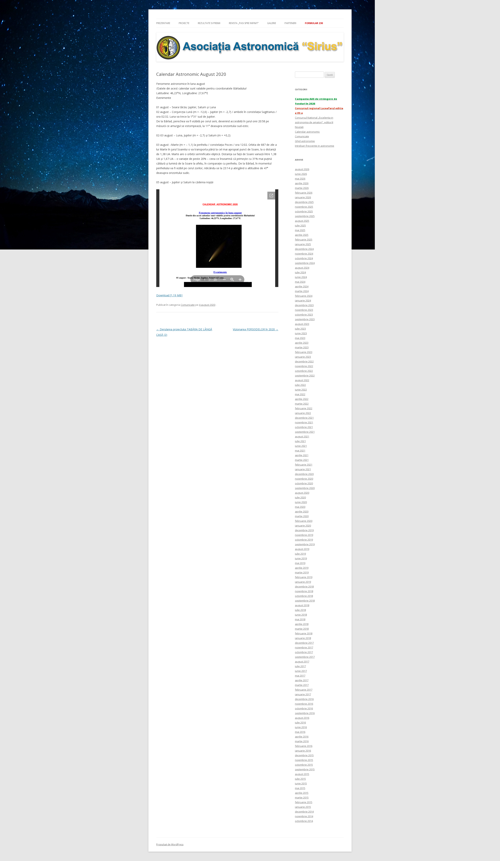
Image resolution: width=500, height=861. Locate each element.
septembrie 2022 (305, 375)
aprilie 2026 (301, 183)
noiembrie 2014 (304, 816)
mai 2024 (300, 281)
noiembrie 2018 (304, 591)
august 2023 (302, 324)
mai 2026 (300, 178)
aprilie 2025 (301, 235)
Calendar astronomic (307, 131)
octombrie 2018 (304, 596)
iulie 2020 (300, 497)
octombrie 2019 (304, 539)
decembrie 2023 (304, 305)
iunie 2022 (301, 389)
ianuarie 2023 (303, 357)
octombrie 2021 (304, 427)
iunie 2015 (301, 783)
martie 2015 (302, 797)
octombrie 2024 (304, 258)
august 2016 (302, 718)
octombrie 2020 (304, 483)
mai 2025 (300, 230)
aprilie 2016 (301, 736)
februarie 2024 (303, 296)
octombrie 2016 (304, 708)
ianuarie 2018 (303, 638)
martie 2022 (302, 403)
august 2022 (302, 380)
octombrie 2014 (304, 821)
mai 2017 (300, 675)
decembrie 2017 (304, 643)
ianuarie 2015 (303, 807)
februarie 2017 (303, 689)
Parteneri (290, 23)
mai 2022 (300, 394)
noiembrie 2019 (304, 535)
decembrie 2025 (304, 202)
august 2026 (302, 169)
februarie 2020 (303, 521)
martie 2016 (302, 741)
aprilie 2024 (301, 286)
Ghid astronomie (305, 141)
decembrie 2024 (304, 249)
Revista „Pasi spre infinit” (244, 23)
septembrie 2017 (305, 657)
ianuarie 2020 (303, 525)
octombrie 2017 (304, 652)
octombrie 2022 (304, 371)
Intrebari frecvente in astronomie (314, 146)
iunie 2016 (301, 727)
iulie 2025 (300, 225)
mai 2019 (300, 563)
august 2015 (302, 774)
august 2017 (302, 661)
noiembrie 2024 (304, 253)
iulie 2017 (300, 666)
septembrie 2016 (305, 713)
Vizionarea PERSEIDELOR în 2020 (255, 329)
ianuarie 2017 (303, 694)
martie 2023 (302, 347)
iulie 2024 (300, 272)
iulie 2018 (300, 610)
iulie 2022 (300, 385)
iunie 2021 (301, 446)
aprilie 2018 (301, 624)
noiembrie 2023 (304, 310)
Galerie (271, 23)
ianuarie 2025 (303, 244)
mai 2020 (300, 507)
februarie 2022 (303, 408)
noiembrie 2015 (304, 760)
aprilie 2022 (301, 399)
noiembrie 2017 (304, 647)
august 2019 (302, 549)
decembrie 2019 (304, 530)
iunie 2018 (301, 614)
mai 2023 (300, 338)
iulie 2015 (300, 779)
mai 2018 (300, 619)
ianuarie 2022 (303, 413)
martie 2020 (302, 516)
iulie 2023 (300, 328)
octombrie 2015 (304, 764)
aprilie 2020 (301, 511)
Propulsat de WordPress (169, 844)
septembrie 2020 (305, 488)
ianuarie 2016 (303, 750)
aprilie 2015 (301, 793)
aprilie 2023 (301, 342)
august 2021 (302, 436)
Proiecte (184, 23)
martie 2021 (302, 460)
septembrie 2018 (305, 600)
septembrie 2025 (305, 216)
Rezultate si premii (209, 23)
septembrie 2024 (305, 263)
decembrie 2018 (304, 586)
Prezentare (163, 23)
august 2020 (302, 492)
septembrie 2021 (305, 432)
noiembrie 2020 (304, 478)
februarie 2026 (303, 192)
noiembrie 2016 (304, 703)
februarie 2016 (303, 746)
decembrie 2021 (304, 417)
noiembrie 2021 (304, 422)
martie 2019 (302, 572)
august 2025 (302, 221)
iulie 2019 (300, 553)
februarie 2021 (303, 464)
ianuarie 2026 (303, 197)
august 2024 (302, 267)
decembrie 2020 (304, 474)
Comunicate (188, 305)
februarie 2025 (303, 239)
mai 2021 (300, 450)
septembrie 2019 (305, 544)
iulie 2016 (300, 722)
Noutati (299, 127)
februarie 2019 (303, 577)
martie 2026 (302, 188)
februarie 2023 (303, 352)
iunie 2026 (301, 174)
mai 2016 (300, 732)
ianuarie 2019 (303, 582)
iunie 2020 (301, 502)
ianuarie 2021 (303, 469)
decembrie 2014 (304, 811)
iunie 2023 (301, 333)
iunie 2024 (301, 277)
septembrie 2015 (305, 769)
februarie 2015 (303, 802)
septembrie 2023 (305, 319)
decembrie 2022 (304, 361)
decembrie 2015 (304, 755)
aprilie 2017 (301, 680)
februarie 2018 (303, 633)
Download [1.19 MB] (169, 295)
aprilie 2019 (301, 568)
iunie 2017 (301, 671)
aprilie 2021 (301, 455)
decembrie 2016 (304, 699)
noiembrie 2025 (304, 206)
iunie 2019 (301, 558)
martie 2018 (302, 628)
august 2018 (302, 605)
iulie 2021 (300, 441)
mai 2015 (300, 788)
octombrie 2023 (304, 314)
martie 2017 (302, 685)
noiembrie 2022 (304, 366)
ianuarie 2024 (303, 300)
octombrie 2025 (304, 211)
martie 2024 (302, 291)
